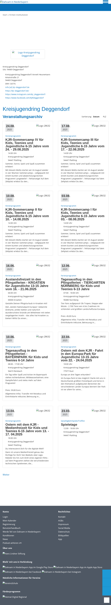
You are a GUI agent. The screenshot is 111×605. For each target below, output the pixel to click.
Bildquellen (63, 535)
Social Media (64, 528)
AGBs (60, 520)
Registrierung (9, 524)
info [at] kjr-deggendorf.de (17, 87)
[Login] (106, 582)
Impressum (63, 524)
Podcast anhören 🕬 (12, 543)
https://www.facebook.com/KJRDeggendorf (24, 98)
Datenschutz (64, 531)
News (5, 539)
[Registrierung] (106, 574)
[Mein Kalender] (106, 591)
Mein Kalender (9, 520)
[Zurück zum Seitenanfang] (106, 600)
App (60, 539)
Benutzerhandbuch (11, 528)
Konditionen (8, 535)
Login (5, 516)
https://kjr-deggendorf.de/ (17, 90)
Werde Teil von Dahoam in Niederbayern (21, 531)
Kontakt (61, 516)
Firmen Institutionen (18, 15)
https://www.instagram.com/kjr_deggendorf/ (25, 94)
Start (5, 15)
